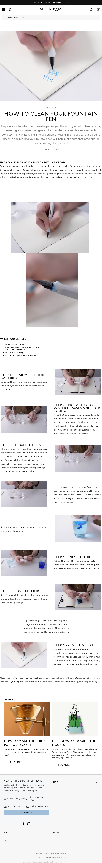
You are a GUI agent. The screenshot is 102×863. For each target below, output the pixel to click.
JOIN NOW (26, 813)
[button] (98, 9)
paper (50, 681)
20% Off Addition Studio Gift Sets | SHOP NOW (51, 3)
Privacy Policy (42, 853)
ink (41, 681)
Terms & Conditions (57, 853)
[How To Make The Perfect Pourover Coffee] (27, 719)
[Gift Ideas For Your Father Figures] (75, 719)
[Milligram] (51, 9)
